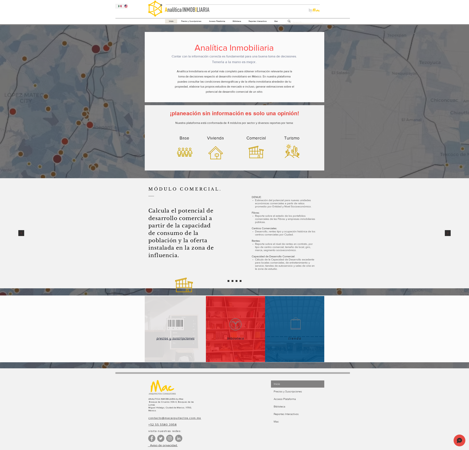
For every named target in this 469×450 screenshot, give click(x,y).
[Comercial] (236, 281)
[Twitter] (160, 438)
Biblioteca (279, 406)
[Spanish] (118, 6)
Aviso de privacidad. (163, 445)
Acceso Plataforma (285, 399)
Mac (276, 421)
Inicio (277, 384)
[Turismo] (240, 281)
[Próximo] (448, 233)
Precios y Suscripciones (288, 391)
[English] (124, 6)
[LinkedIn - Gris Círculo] (178, 438)
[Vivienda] (232, 281)
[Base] (228, 281)
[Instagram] (169, 438)
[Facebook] (151, 438)
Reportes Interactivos (286, 414)
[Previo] (21, 233)
